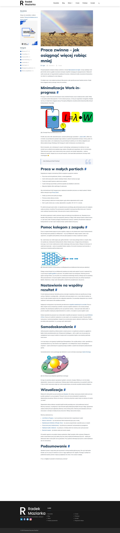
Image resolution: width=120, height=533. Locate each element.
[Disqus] (67, 479)
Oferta (49, 518)
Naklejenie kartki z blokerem (49, 427)
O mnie (77, 3)
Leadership (24, 62)
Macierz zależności (47, 420)
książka (66, 394)
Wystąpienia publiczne (27, 68)
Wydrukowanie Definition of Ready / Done (52, 423)
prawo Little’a (83, 136)
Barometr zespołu (46, 430)
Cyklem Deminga (86, 352)
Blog (63, 3)
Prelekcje (85, 3)
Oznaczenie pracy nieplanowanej (50, 425)
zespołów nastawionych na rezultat (77, 304)
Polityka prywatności (53, 520)
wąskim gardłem (52, 273)
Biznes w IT (25, 51)
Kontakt (93, 3)
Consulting (24, 54)
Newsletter (56, 3)
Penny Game (55, 192)
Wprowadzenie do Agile (74, 69)
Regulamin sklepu (79, 520)
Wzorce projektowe (26, 70)
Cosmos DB (25, 56)
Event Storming (25, 59)
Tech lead (24, 65)
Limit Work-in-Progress (47, 418)
